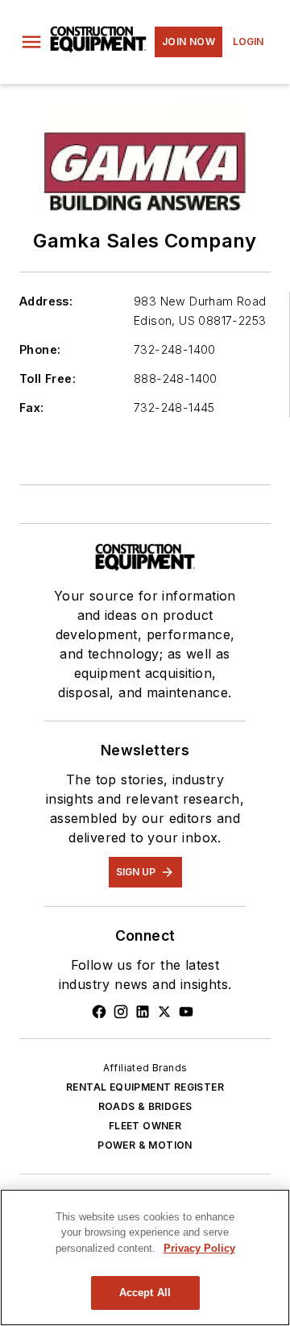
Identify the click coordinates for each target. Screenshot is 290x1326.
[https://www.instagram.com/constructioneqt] (121, 1012)
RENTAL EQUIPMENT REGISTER (145, 1087)
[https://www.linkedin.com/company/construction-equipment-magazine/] (143, 1012)
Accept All (145, 1293)
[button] (31, 42)
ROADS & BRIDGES (145, 1106)
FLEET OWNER (145, 1126)
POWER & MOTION (145, 1145)
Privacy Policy (199, 1248)
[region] (145, 1257)
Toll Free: (47, 378)
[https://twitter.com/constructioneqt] (164, 1012)
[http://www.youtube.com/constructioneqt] (186, 1012)
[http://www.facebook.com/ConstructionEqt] (99, 1012)
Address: (45, 301)
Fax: (31, 407)
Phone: (39, 349)
